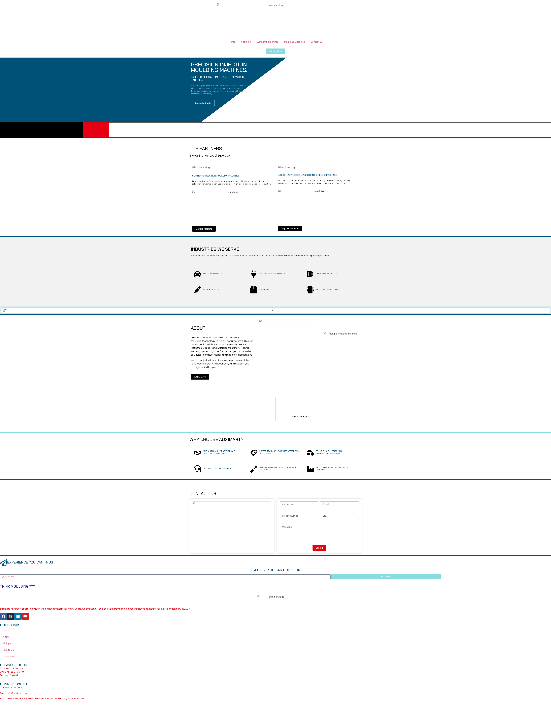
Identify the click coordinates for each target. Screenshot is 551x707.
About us (246, 41)
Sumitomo (8, 649)
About (6, 636)
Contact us (316, 41)
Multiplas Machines (294, 41)
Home (232, 41)
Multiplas (8, 643)
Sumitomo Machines (267, 41)
